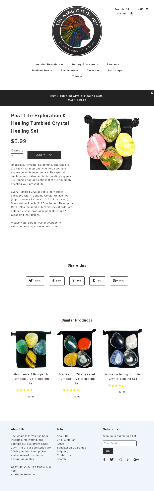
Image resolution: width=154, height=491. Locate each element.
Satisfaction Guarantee (71, 447)
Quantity (17, 150)
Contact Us (64, 455)
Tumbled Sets (41, 70)
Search (119, 9)
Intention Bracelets (48, 64)
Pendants (113, 64)
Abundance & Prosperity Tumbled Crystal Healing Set (31, 379)
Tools (76, 76)
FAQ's (60, 444)
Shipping (62, 451)
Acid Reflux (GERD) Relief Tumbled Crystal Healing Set (76, 379)
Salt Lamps (114, 70)
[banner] (77, 31)
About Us (63, 436)
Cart (141, 9)
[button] (24, 390)
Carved (92, 70)
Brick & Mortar (66, 440)
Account (122, 13)
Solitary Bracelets (83, 64)
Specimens (68, 70)
